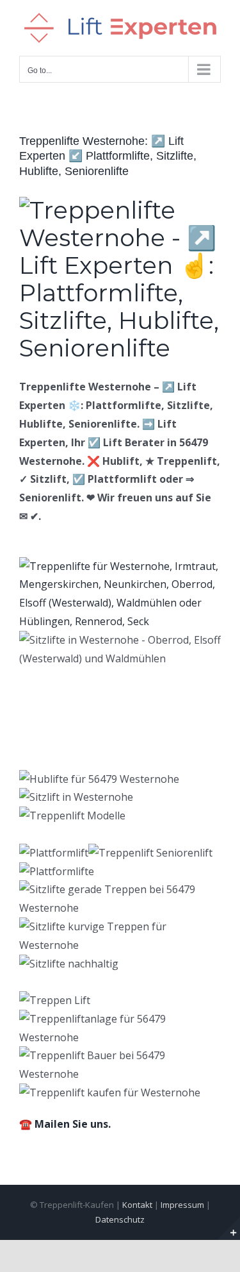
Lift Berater (83, 728)
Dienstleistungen (96, 749)
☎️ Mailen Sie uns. (65, 1124)
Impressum (182, 1204)
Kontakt (137, 1204)
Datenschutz (120, 1219)
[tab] (83, 728)
